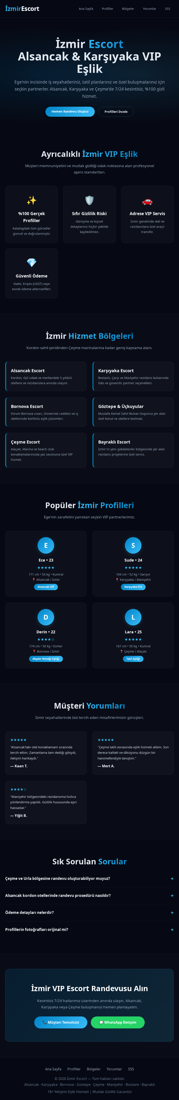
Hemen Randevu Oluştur (70, 111)
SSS (167, 9)
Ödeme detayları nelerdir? (89, 912)
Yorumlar (149, 9)
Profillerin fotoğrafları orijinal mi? (89, 929)
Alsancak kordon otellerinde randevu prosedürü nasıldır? (89, 895)
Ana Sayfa (86, 9)
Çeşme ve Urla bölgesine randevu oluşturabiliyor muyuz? (89, 878)
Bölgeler (128, 9)
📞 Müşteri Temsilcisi (61, 1022)
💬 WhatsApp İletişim (117, 1022)
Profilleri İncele (116, 112)
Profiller (107, 9)
